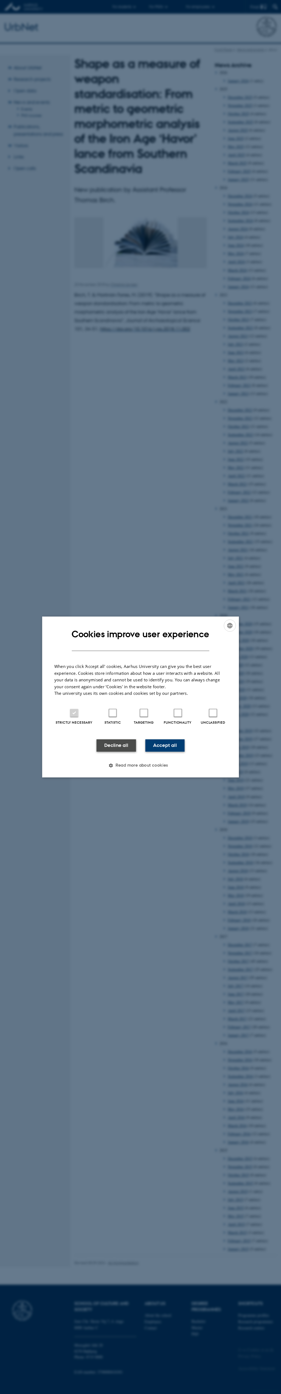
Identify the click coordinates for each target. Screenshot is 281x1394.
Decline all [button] (116, 745)
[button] (140, 765)
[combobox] (229, 625)
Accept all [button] (165, 745)
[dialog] (140, 696)
